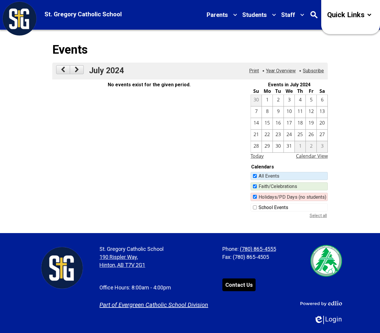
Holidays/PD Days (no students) (292, 197)
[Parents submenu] (222, 15)
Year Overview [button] (281, 71)
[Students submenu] (259, 15)
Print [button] (254, 71)
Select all (318, 215)
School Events (273, 207)
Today (257, 156)
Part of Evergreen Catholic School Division (153, 304)
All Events (269, 176)
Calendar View (312, 156)
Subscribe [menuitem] (313, 71)
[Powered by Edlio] (321, 303)
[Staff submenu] (293, 15)
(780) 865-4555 (258, 249)
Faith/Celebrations (278, 186)
